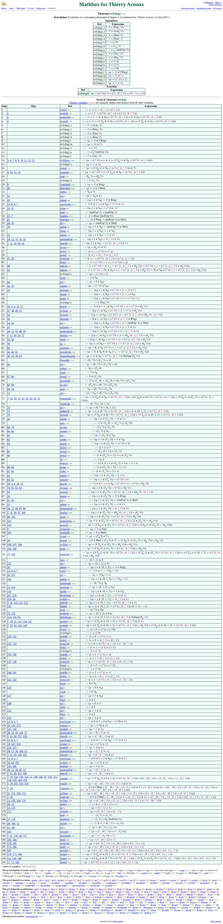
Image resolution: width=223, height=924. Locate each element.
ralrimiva (64, 347)
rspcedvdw (66, 352)
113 (20, 621)
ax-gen (61, 880)
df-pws (27, 907)
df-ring (69, 910)
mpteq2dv (65, 117)
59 (8, 343)
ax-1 (41, 880)
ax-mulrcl (96, 882)
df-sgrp (84, 907)
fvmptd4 (64, 172)
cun (110, 870)
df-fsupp (148, 899)
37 (8, 258)
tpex (62, 560)
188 (20, 854)
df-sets (15, 905)
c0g (168, 873)
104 (9, 548)
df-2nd (191, 897)
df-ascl (200, 910)
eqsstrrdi (64, 587)
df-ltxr (5, 902)
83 (12, 488)
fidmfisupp (65, 617)
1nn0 (62, 691)
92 (12, 479)
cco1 (94, 876)
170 (9, 854)
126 (14, 617)
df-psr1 (63, 912)
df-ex (101, 889)
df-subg (185, 907)
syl (61, 223)
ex (61, 343)
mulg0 (63, 823)
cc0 (27, 873)
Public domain (118, 921)
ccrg (66, 876)
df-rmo (13, 891)
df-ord (200, 894)
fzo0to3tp (65, 403)
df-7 (103, 902)
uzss (62, 423)
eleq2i (63, 455)
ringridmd (65, 835)
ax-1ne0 (179, 882)
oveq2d (64, 113)
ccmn (10, 876)
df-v (42, 891)
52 (8, 314)
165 (17, 762)
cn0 (88, 873)
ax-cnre (16, 885)
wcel (70, 870)
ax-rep (163, 880)
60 (8, 347)
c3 (78, 873)
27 (8, 215)
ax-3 (54, 880)
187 (9, 850)
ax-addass (126, 882)
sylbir (63, 471)
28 (8, 239)
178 (9, 843)
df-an (44, 889)
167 (20, 773)
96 (8, 516)
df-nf (110, 889)
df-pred (189, 894)
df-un (81, 891)
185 (14, 843)
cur (39, 876)
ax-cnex (6, 882)
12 (29, 160)
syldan (63, 599)
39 (16, 356)
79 (12, 427)
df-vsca (121, 905)
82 (8, 439)
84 (8, 479)
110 (13, 554)
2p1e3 (63, 447)
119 (9, 591)
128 (25, 625)
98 (16, 508)
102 (9, 521)
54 (8, 323)
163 (25, 754)
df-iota (23, 897)
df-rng (37, 910)
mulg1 (63, 804)
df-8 (113, 902)
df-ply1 (85, 912)
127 (30, 621)
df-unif (174, 905)
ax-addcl (55, 882)
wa (49, 870)
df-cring (80, 910)
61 (16, 352)
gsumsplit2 (65, 398)
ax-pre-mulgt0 (78, 885)
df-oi (169, 899)
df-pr (155, 891)
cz (98, 873)
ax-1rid (191, 882)
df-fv (88, 897)
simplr (63, 294)
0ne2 (62, 714)
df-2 (58, 902)
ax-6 (88, 880)
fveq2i (63, 451)
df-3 (67, 902)
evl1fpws (65, 160)
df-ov (119, 897)
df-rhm (93, 910)
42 (8, 352)
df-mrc (50, 907)
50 (8, 306)
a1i (61, 196)
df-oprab (130, 897)
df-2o (55, 899)
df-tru (82, 889)
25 (12, 208)
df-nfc (180, 889)
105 (9, 532)
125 (13, 613)
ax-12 (142, 880)
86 (8, 455)
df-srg (57, 910)
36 (8, 356)
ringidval (64, 819)
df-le (16, 902)
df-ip (132, 905)
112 (9, 563)
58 (12, 339)
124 (9, 617)
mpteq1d (64, 411)
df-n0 (131, 902)
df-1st (181, 897)
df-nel (199, 889)
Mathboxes (40, 8)
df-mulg (172, 907)
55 (16, 331)
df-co (140, 894)
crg (51, 876)
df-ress (61, 905)
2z (61, 459)
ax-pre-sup (95, 885)
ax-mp (63, 384)
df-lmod (131, 910)
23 (23, 398)
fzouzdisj (65, 360)
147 (9, 695)
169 (25, 780)
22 (8, 196)
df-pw (136, 891)
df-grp (135, 907)
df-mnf (201, 899)
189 (19, 858)
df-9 (122, 902)
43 (8, 286)
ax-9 (114, 880)
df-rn (159, 894)
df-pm (85, 899)
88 (8, 467)
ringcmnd (65, 188)
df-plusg (73, 905)
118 (13, 587)
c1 (37, 873)
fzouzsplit (65, 380)
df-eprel (54, 894)
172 (24, 793)
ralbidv (63, 270)
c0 (140, 870)
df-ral (209, 889)
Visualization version (204, 8)
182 (9, 831)
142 (9, 679)
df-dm (150, 894)
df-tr (36, 894)
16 (19, 172)
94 (20, 488)
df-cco (197, 905)
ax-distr (153, 882)
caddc (48, 873)
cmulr (157, 873)
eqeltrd (63, 286)
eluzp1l (64, 463)
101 (13, 516)
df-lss (143, 910)
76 (8, 414)
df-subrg (119, 910)
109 (14, 548)
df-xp (111, 894)
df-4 (76, 902)
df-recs (26, 899)
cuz (108, 873)
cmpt (182, 870)
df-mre (38, 907)
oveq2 (63, 109)
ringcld (63, 243)
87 (8, 471)
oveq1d (64, 314)
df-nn (48, 902)
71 (8, 393)
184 (14, 839)
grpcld (63, 783)
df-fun (33, 897)
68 (8, 384)
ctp (148, 870)
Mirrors (3, 8)
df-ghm (197, 907)
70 (12, 389)
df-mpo (142, 897)
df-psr (210, 910)
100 (23, 512)
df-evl (51, 912)
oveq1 (63, 255)
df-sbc (51, 891)
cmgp (27, 876)
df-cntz (209, 907)
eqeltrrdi (64, 613)
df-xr (211, 899)
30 (8, 226)
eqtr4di (63, 636)
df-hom (186, 905)
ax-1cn (32, 882)
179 (13, 819)
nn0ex (63, 191)
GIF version (217, 8)
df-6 (94, 902)
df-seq (193, 902)
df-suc (12, 897)
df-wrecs (14, 899)
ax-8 (105, 880)
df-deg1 (147, 912)
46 (12, 352)
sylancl (63, 725)
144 (26, 777)
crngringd (65, 184)
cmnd (195, 873)
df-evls (40, 912)
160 (18, 744)
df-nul (118, 891)
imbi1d (63, 266)
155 (18, 725)
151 (9, 710)
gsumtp (64, 778)
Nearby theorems (215, 5)
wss (130, 870)
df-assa (177, 910)
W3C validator (216, 921)
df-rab (33, 891)
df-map (75, 899)
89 (12, 467)
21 (19, 398)
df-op (173, 891)
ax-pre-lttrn (45, 885)
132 (9, 643)
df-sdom (126, 899)
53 (8, 339)
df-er (65, 899)
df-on (210, 894)
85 (8, 451)
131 (14, 636)
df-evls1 (110, 912)
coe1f (63, 570)
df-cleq (159, 889)
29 (12, 223)
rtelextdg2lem (31, 916)
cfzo (119, 873)
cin (120, 870)
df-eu (138, 889)
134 (16, 777)
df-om (171, 897)
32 (20, 239)
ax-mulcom (111, 882)
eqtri (62, 389)
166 (14, 766)
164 (20, 780)
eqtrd (62, 339)
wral (91, 870)
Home (11, 8)
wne (81, 870)
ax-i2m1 (166, 882)
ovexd (63, 168)
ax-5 (79, 880)
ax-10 (123, 880)
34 (23, 243)
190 (17, 862)
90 (12, 471)
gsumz (63, 540)
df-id (44, 894)
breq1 (63, 262)
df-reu (23, 891)
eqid (62, 176)
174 (24, 800)
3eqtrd (63, 854)
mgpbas (64, 215)
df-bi (36, 889)
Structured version (188, 8)
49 (16, 310)
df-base (50, 905)
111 (9, 858)
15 (15, 172)
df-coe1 (98, 912)
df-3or (61, 889)
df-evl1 (122, 912)
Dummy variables (78, 102)
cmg (206, 873)
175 (9, 846)
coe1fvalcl (65, 204)
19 (15, 398)
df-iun (203, 891)
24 (15, 243)
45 (12, 286)
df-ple (153, 905)
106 (9, 544)
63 (31, 398)
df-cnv (130, 894)
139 (21, 777)
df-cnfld (165, 910)
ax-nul (184, 880)
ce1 (108, 876)
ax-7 (96, 880)
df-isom (98, 897)
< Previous (208, 2)
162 (20, 754)
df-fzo (182, 902)
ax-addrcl (69, 882)
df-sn (146, 891)
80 (8, 431)
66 (12, 376)
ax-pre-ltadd (61, 885)
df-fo (69, 897)
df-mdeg (135, 912)
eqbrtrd (64, 479)
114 (15, 602)
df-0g (208, 905)
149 (9, 703)
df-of (152, 897)
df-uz (162, 902)
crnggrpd (65, 529)
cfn (18, 873)
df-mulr (86, 905)
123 (9, 606)
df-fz (172, 902)
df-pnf (189, 899)
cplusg (145, 873)
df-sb (119, 889)
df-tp (164, 891)
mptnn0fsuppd (67, 356)
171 (13, 793)
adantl (63, 475)
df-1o (46, 899)
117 (9, 595)
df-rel (120, 894)
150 (50, 777)
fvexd (63, 247)
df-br (5, 894)
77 (8, 554)
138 (14, 661)
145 (9, 687)
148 (21, 751)
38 (12, 258)
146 (21, 732)
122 (26, 602)
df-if (128, 891)
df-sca (109, 905)
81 (8, 435)
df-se (92, 894)
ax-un (214, 880)
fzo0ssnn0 (65, 583)
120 (14, 595)
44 (8, 282)
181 (13, 827)
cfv (201, 870)
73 (12, 862)
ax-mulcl (83, 882)
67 (8, 376)
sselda (63, 439)
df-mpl (17, 912)
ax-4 (70, 880)
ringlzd (63, 335)
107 (14, 544)
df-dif (71, 891)
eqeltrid (64, 729)
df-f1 (60, 897)
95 (8, 492)
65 (34, 398)
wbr (171, 870)
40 (8, 266)
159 (14, 780)
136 (14, 654)
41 (8, 270)
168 (25, 773)
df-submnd (122, 907)
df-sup (159, 899)
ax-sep (173, 880)
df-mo (128, 889)
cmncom (64, 788)
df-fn (43, 897)
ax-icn (43, 882)
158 (25, 736)
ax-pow (194, 880)
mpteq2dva (66, 521)
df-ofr (161, 897)
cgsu (181, 873)
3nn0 (62, 372)
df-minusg (147, 907)
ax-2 (47, 880)
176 (13, 807)
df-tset (142, 905)
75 (8, 411)
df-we (101, 894)
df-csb (61, 891)
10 (21, 160)
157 (20, 736)
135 (9, 654)
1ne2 (62, 707)
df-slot (27, 905)
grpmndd (65, 532)
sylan (63, 208)
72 (38, 398)
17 (8, 862)
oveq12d (64, 258)
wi (42, 870)
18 (17, 306)
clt (60, 873)
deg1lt (63, 306)
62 (20, 356)
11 (25, 160)
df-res (168, 894)
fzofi (62, 609)
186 (14, 846)
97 (8, 500)
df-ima (179, 894)
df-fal (91, 889)
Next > (218, 2)
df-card (179, 899)
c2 (69, 873)
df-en (105, 899)
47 (8, 310)
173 (14, 854)
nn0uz (63, 368)
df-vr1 (74, 912)
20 (8, 188)
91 (8, 475)
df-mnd (96, 907)
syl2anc (64, 544)
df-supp (202, 897)
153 (9, 717)
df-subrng (105, 910)
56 (24, 331)
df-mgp (25, 910)
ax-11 (132, 880)
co (8, 873)
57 (23, 335)
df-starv (98, 905)
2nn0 (62, 277)
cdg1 (121, 876)
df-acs (61, 907)
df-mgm (72, 907)
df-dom (115, 899)
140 (9, 672)
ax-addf (108, 885)
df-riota (109, 897)
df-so (74, 894)
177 (9, 811)
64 (8, 364)
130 (9, 636)
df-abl (14, 910)
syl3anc (64, 310)
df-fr (83, 894)
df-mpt (26, 894)
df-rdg (36, 899)
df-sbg (161, 907)
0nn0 (62, 683)
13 (33, 160)
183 (9, 839)
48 (12, 310)
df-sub (26, 902)
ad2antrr (64, 290)
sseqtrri (64, 431)
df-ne (190, 889)
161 (14, 747)
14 (11, 172)
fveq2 (63, 251)
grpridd (64, 625)
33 (24, 239)
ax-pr (205, 880)
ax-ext (152, 880)
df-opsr (29, 912)
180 (13, 823)
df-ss (99, 891)
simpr (63, 231)
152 (55, 777)
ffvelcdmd (65, 595)
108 (20, 544)
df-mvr (6, 912)
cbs (132, 873)
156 (14, 729)
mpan (63, 467)
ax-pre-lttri (30, 885)
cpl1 (81, 876)
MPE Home (20, 8)
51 (20, 310)
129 (14, 858)
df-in (90, 891)
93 (16, 488)
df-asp (188, 910)
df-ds (163, 905)
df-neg (37, 902)
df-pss (108, 891)
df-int (193, 891)
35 (12, 356)
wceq (58, 870)
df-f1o (78, 897)
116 (9, 579)
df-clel (170, 889)
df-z (141, 902)
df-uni (183, 891)
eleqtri (63, 376)
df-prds (16, 907)
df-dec (151, 902)
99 (24, 508)
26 (19, 243)
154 (9, 780)
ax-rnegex (204, 882)
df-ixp (95, 899)
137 (9, 661)
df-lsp (153, 910)
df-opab (15, 894)
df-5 (85, 902)
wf (194, 870)
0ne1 (62, 699)
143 (14, 679)
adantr (63, 200)
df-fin (137, 899)
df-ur (47, 910)
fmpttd (63, 606)
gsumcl (64, 621)
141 (14, 672)
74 (8, 407)
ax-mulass (140, 882)
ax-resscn (19, 882)
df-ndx (38, 905)
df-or (53, 889)
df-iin (213, 891)
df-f (51, 897)
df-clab (148, 889)
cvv (100, 870)
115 (13, 575)
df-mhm (108, 907)
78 (8, 488)
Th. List (30, 8)
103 (9, 525)
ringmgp (64, 219)
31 (16, 239)
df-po (65, 894)
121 (21, 602)
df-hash (204, 902)
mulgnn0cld (66, 239)
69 (12, 384)
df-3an (72, 889)
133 (14, 643)
